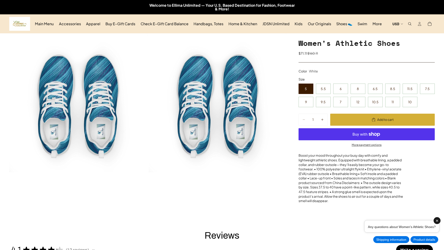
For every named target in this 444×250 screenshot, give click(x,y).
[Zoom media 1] (78, 102)
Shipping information (391, 239)
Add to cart (385, 119)
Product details (424, 239)
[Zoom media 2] (218, 102)
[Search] (410, 24)
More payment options (367, 145)
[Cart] (430, 24)
